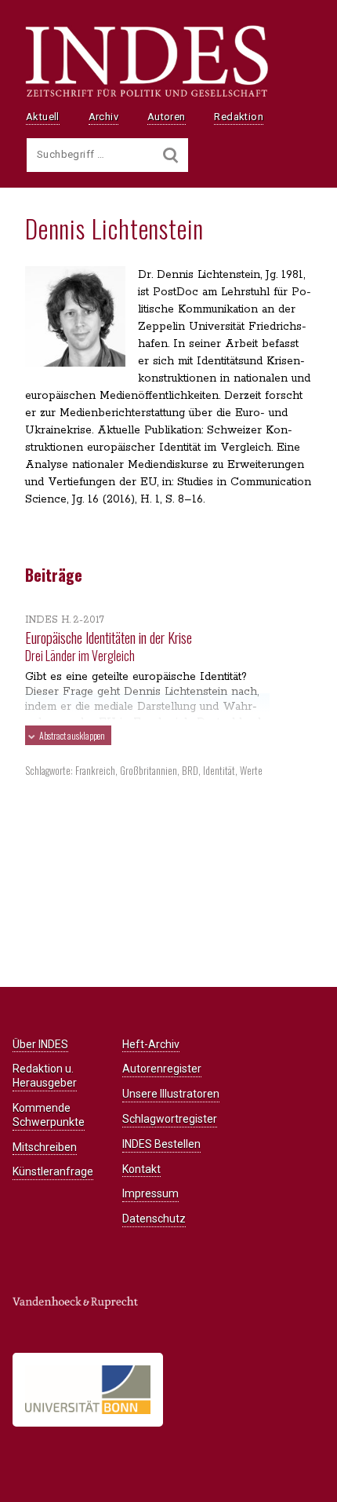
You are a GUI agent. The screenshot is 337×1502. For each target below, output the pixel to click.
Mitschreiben (45, 1147)
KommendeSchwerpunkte (49, 1115)
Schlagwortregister (169, 1119)
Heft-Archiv (150, 1044)
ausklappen (72, 735)
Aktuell (43, 116)
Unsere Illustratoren (170, 1093)
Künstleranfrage (53, 1171)
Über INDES (40, 1044)
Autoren (166, 116)
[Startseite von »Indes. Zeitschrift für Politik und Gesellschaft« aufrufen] (146, 95)
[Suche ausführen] (170, 155)
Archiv (103, 116)
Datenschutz (154, 1218)
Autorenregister (161, 1068)
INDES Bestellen (161, 1144)
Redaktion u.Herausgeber (45, 1075)
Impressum (150, 1193)
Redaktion (238, 116)
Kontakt (141, 1169)
